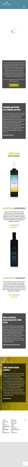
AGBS (3, 428)
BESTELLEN (14, 227)
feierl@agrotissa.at (15, 429)
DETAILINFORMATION (14, 225)
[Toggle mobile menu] (24, 7)
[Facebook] (25, 420)
